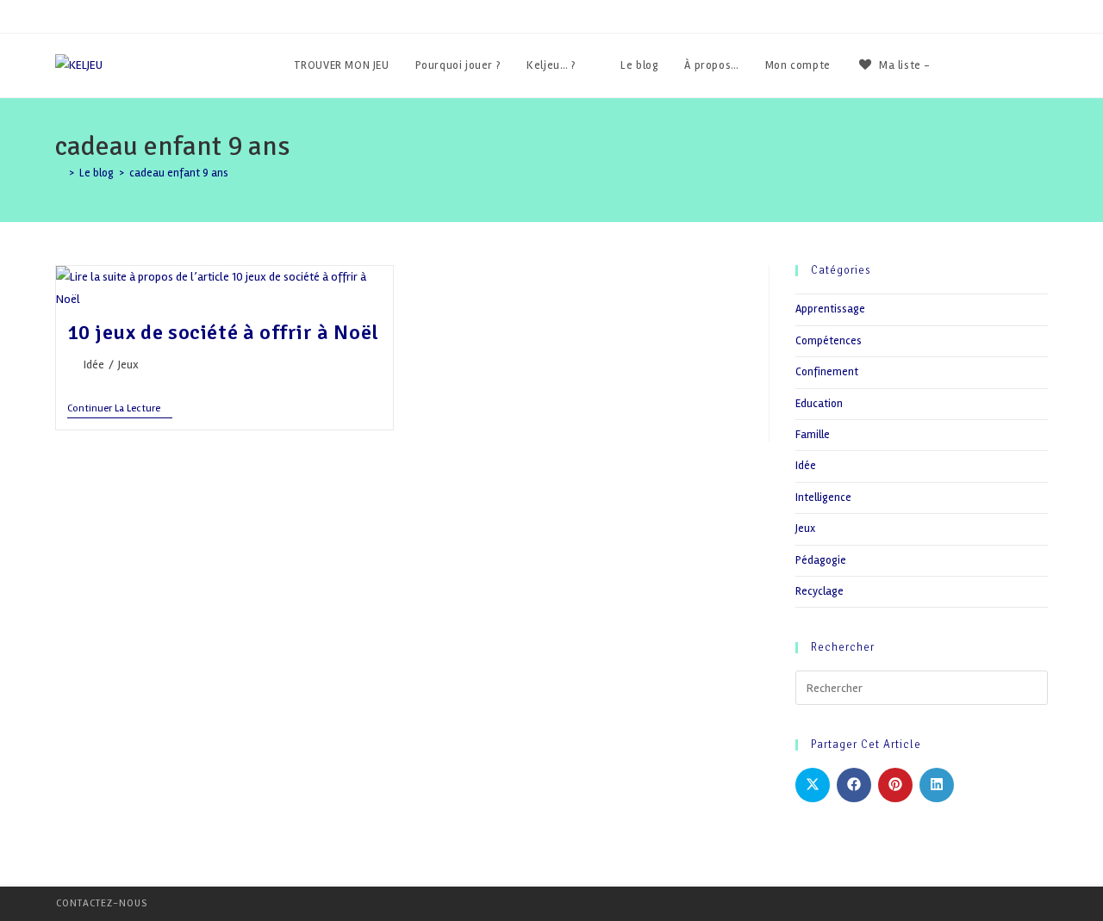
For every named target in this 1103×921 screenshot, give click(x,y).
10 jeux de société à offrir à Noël (223, 332)
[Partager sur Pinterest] (895, 785)
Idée (94, 364)
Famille (812, 435)
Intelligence (823, 497)
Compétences (828, 341)
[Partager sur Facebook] (854, 785)
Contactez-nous (101, 903)
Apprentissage (830, 309)
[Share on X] (812, 785)
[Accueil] (59, 173)
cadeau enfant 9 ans (178, 173)
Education (819, 404)
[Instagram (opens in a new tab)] (1043, 65)
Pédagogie (820, 560)
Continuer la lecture (119, 410)
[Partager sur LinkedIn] (936, 785)
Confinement (826, 372)
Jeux (128, 364)
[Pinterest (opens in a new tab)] (1019, 65)
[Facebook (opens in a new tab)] (996, 65)
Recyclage (819, 591)
